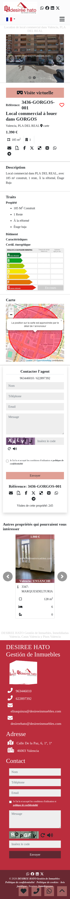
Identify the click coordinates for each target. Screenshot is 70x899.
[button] (8, 576)
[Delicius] (40, 148)
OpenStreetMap (43, 360)
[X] (32, 148)
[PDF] (17, 148)
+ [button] (11, 308)
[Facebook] (47, 8)
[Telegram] (9, 154)
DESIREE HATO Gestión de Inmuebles (39, 878)
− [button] (11, 314)
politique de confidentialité (25, 805)
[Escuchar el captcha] (15, 449)
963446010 (27, 378)
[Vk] (48, 148)
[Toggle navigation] (62, 19)
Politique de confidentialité (20, 882)
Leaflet (29, 360)
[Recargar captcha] (9, 449)
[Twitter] (58, 8)
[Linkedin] (52, 8)
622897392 (43, 378)
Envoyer (35, 475)
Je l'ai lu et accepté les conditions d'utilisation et (37, 462)
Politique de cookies (48, 882)
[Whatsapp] (42, 8)
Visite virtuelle (38, 92)
